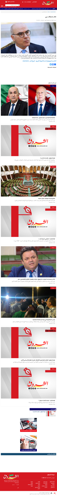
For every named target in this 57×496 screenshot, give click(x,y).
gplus (27, 2)
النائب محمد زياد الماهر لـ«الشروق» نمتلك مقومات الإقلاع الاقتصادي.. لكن (36, 279)
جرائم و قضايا (38, 483)
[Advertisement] (28, 463)
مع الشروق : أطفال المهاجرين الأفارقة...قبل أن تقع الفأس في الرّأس (38, 360)
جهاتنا (32, 483)
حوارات (53, 484)
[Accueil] (11, 476)
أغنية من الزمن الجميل (37, 488)
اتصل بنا (5, 6)
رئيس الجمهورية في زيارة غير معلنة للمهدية (44, 320)
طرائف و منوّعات (44, 486)
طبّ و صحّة (52, 486)
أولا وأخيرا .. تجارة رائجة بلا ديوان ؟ (47, 400)
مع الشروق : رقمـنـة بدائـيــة (47, 158)
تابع (18, 487)
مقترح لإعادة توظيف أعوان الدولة (46, 198)
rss (25, 2)
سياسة (49, 11)
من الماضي (52, 487)
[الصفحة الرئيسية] (47, 2)
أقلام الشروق (52, 481)
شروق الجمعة (30, 484)
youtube (29, 2)
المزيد (2, 6)
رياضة (39, 484)
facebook (24, 2)
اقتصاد (39, 481)
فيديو (32, 486)
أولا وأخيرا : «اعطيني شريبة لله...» (46, 239)
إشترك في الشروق (10, 1)
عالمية (39, 486)
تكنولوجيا (52, 483)
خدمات (46, 484)
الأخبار (54, 9)
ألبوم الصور (45, 481)
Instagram (30, 2)
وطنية (32, 481)
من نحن (13, 484)
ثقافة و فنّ (45, 483)
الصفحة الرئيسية (53, 11)
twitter (22, 2)
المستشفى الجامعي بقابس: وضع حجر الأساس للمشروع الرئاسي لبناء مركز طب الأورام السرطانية (25, 9)
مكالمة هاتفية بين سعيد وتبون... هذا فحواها (43, 118)
